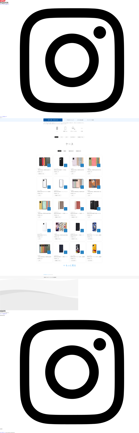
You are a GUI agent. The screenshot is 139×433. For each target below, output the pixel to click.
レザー (67, 137)
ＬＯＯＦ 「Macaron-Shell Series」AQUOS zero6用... (77, 191)
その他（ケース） (81, 137)
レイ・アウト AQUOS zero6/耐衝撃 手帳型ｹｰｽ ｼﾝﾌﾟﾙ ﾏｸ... (94, 213)
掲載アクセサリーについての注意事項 (50, 277)
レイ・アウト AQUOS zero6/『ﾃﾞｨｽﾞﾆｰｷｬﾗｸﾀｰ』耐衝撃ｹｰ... (94, 235)
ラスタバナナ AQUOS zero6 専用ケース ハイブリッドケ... (60, 191)
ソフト (62, 137)
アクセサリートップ (46, 274)
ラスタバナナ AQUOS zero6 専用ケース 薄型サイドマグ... (77, 235)
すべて (56, 137)
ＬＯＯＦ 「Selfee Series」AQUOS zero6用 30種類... (60, 235)
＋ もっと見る (69, 265)
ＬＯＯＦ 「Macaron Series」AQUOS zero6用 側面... (77, 169)
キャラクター (73, 137)
